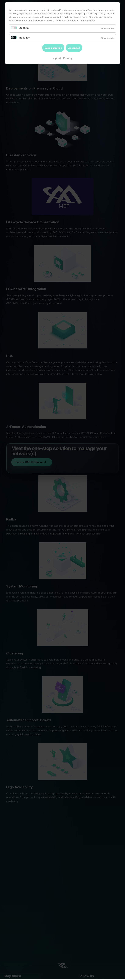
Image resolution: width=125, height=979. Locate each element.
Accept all (74, 47)
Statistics (24, 37)
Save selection (53, 47)
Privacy (68, 58)
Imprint (56, 58)
